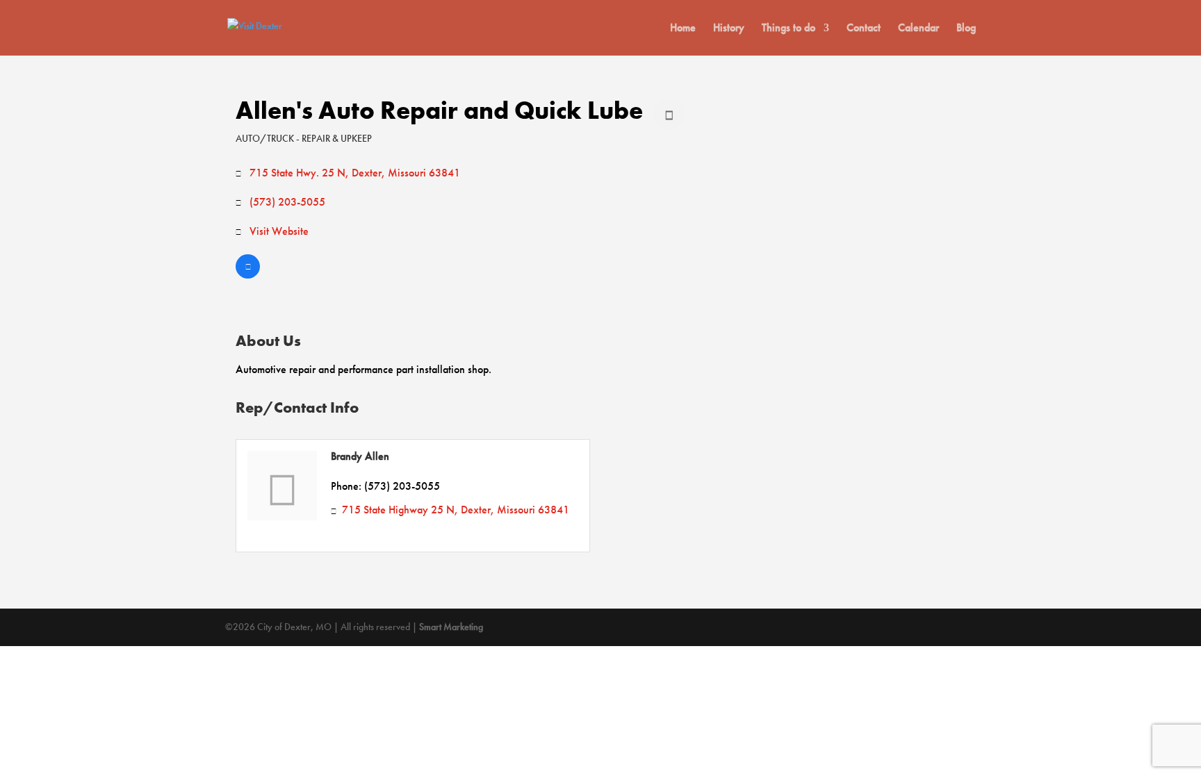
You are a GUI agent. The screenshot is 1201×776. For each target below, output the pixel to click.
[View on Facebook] (248, 274)
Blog (966, 29)
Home (683, 29)
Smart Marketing (451, 626)
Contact (864, 29)
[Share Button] (669, 114)
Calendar (918, 29)
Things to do (788, 29)
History (728, 29)
